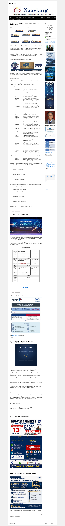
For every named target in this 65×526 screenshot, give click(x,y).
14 (51, 176)
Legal (14, 523)
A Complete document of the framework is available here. (19, 203)
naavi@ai (48, 17)
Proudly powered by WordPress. (50, 523)
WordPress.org (48, 189)
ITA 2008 (29, 17)
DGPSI (45, 17)
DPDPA (33, 17)
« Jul (46, 181)
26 (48, 179)
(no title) (47, 163)
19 (48, 177)
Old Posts (16, 17)
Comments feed (48, 188)
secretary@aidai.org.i (15, 335)
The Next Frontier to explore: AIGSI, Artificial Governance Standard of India (24, 23)
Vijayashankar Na (20, 25)
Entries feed (47, 187)
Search (47, 34)
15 (53, 176)
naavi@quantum (53, 17)
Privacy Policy (25, 17)
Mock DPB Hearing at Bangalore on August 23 (21, 341)
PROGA (36, 17)
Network (20, 17)
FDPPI (39, 17)
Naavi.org (12, 3)
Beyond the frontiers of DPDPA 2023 (19, 214)
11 (47, 176)
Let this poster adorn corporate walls (19, 416)
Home (10, 17)
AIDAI (42, 17)
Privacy (13, 211)
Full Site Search (12, 19)
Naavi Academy (17, 19)
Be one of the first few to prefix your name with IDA (23, 473)
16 (54, 176)
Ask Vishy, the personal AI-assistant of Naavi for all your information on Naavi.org (50, 42)
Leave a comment (17, 211)
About (13, 17)
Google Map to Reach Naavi (48, 152)
